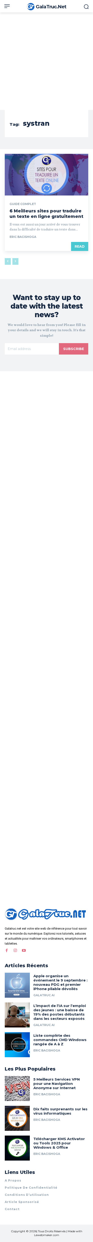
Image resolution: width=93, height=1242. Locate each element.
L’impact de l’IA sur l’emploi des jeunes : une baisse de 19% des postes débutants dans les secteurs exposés (59, 1012)
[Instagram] (15, 950)
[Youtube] (24, 950)
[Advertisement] (46, 61)
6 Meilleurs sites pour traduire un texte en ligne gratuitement (46, 213)
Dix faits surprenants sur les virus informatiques (60, 1111)
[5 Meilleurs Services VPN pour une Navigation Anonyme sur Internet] (17, 1088)
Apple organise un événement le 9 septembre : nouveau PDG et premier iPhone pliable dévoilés (60, 982)
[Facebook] (7, 950)
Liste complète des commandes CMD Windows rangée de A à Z (60, 1039)
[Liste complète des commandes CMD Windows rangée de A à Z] (17, 1044)
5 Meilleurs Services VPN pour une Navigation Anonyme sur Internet (56, 1083)
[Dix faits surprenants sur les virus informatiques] (17, 1118)
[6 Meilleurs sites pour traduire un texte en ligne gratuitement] (46, 174)
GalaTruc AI (44, 995)
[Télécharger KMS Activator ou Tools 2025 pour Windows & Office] (17, 1148)
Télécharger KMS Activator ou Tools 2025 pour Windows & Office (59, 1143)
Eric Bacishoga (23, 237)
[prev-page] (8, 261)
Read (80, 246)
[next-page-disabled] (15, 261)
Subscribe (73, 349)
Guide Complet (23, 204)
